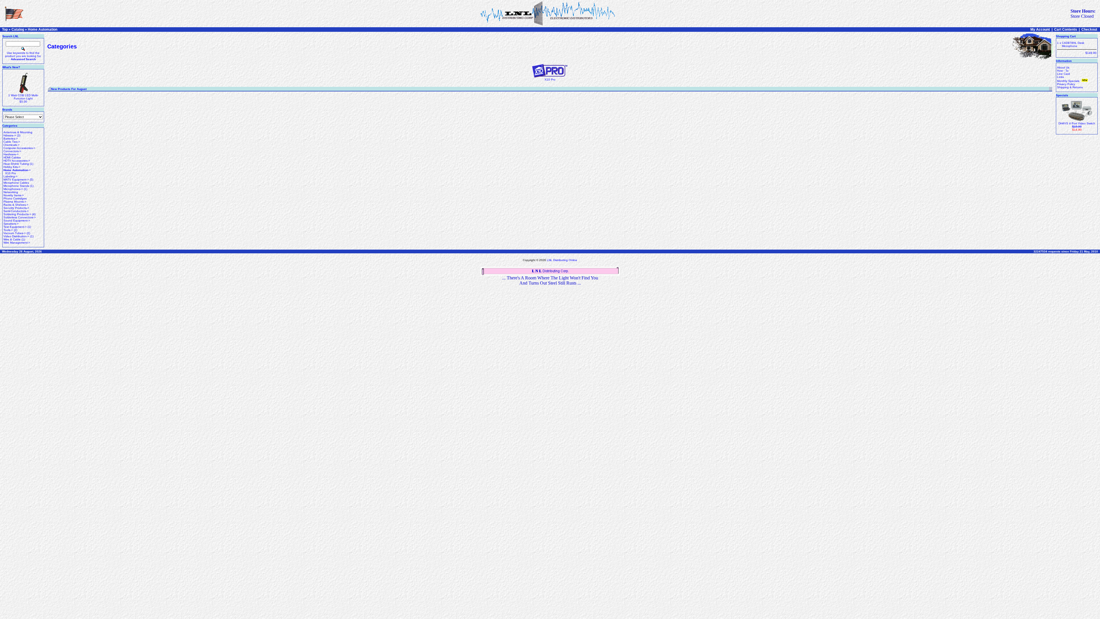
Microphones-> (13, 189)
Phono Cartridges (15, 198)
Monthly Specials (1068, 81)
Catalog (17, 30)
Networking (10, 192)
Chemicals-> (11, 144)
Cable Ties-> (11, 141)
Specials (1062, 95)
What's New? (11, 67)
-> (17, 170)
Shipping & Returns (1070, 87)
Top (5, 30)
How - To (1062, 70)
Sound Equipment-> (16, 220)
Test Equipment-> (15, 226)
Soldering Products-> (17, 214)
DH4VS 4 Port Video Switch (1076, 123)
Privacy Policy (1066, 84)
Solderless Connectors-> (19, 217)
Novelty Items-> (13, 195)
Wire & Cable (12, 239)
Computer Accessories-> (19, 148)
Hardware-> (11, 154)
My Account (1040, 30)
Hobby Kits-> (11, 167)
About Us (1063, 67)
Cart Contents (1065, 30)
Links (1060, 77)
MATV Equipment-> (16, 179)
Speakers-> (11, 223)
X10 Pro (10, 173)
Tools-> (8, 230)
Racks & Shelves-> (15, 204)
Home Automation (42, 30)
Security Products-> (16, 207)
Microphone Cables (16, 182)
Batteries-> (10, 138)
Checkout (1089, 30)
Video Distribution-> (16, 236)
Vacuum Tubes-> (14, 233)
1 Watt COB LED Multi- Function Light (23, 97)
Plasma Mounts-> (14, 201)
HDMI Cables (12, 157)
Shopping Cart (1066, 36)
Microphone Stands (16, 185)
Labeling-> (10, 176)
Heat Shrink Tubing (16, 163)
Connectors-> (12, 151)
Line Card (1063, 73)
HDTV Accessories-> (16, 160)
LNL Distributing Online (562, 260)
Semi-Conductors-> (16, 211)
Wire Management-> (16, 242)
